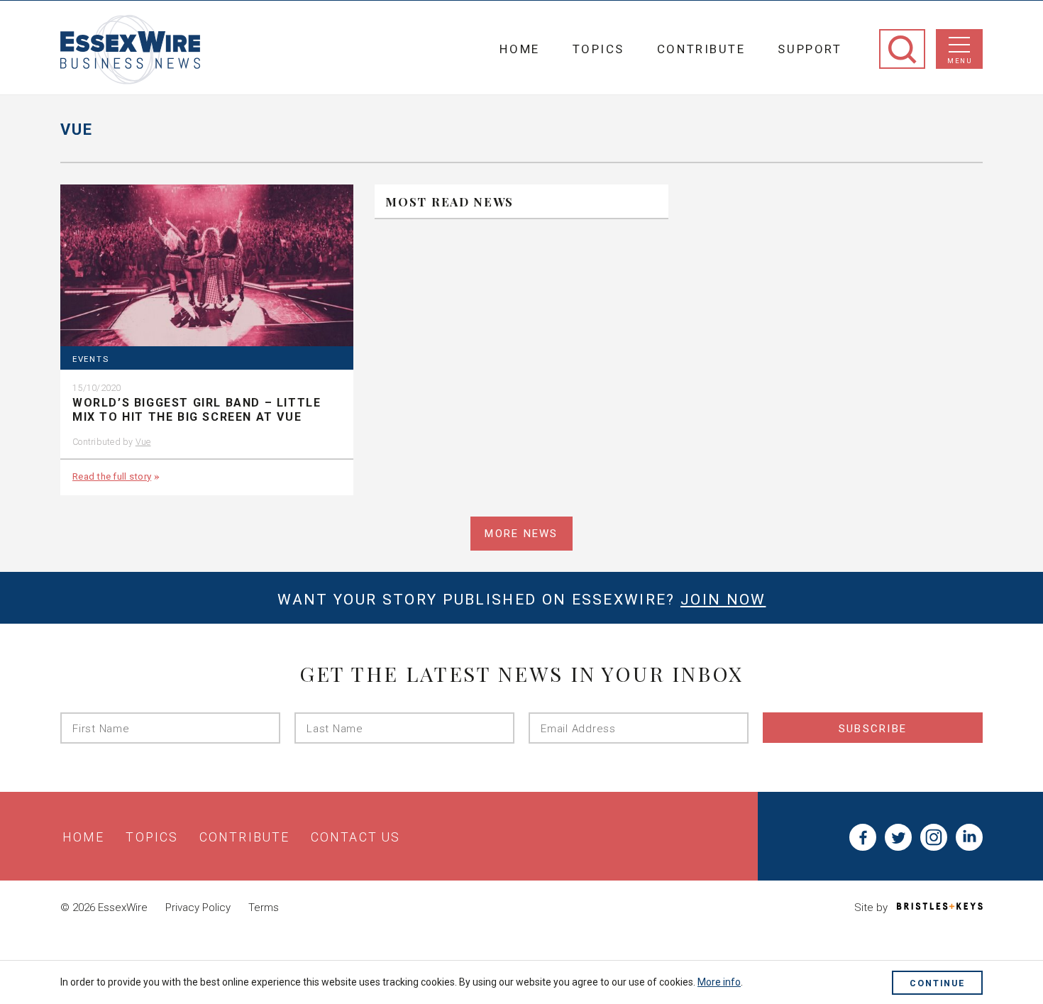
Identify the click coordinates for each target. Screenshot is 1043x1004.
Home (519, 49)
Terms (263, 907)
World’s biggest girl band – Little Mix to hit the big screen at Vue (196, 410)
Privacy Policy (198, 907)
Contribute (701, 49)
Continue (937, 983)
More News (521, 533)
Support (809, 49)
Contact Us (355, 837)
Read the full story (111, 476)
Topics (598, 49)
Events (90, 359)
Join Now (723, 599)
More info (719, 982)
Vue (143, 441)
